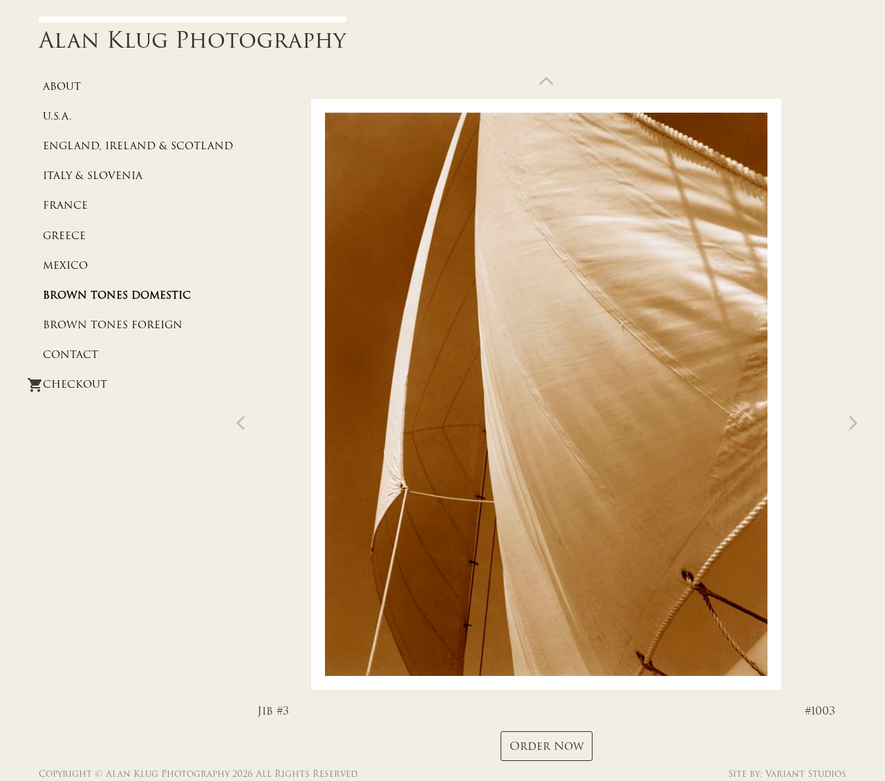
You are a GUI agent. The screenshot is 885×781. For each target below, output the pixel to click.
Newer (850, 423)
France (65, 205)
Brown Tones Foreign (113, 324)
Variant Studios (805, 773)
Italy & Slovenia (92, 175)
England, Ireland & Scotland (138, 145)
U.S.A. (57, 116)
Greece (64, 235)
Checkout (75, 384)
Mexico (65, 265)
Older (243, 423)
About (62, 86)
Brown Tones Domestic (117, 295)
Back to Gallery (546, 84)
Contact (70, 354)
